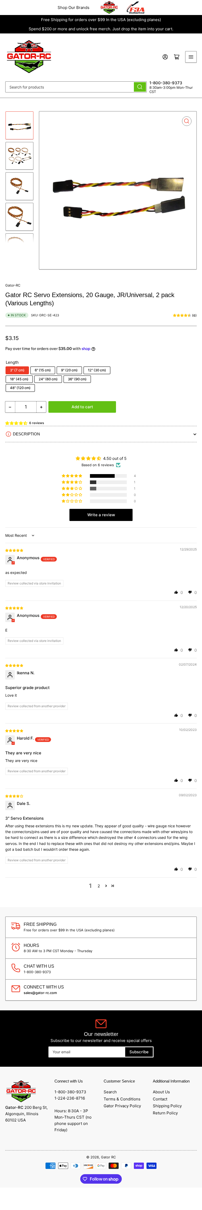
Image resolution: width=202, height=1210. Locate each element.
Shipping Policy (167, 1105)
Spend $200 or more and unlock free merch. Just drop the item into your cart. (101, 28)
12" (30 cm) (97, 370)
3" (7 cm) (17, 370)
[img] (14, 550)
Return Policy (165, 1112)
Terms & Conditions (122, 1098)
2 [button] (99, 885)
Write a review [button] (101, 514)
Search (110, 1091)
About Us (161, 1091)
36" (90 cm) (77, 379)
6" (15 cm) (43, 370)
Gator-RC (12, 285)
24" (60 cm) (48, 379)
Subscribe (139, 1051)
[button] (16, 423)
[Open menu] (191, 57)
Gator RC (108, 1157)
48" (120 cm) (20, 388)
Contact (160, 1098)
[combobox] (76, 86)
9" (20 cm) (69, 370)
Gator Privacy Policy (122, 1105)
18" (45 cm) (19, 379)
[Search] (140, 86)
